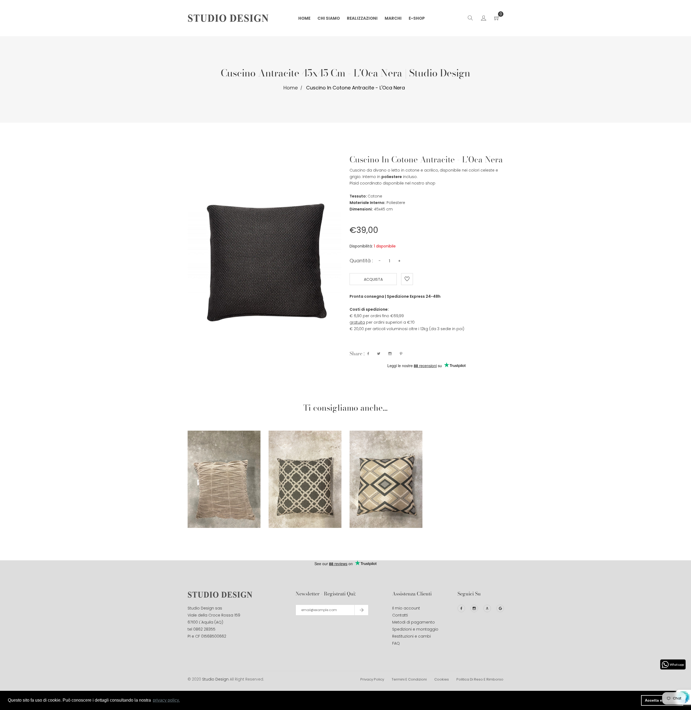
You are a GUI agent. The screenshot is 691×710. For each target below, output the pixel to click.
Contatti (400, 615)
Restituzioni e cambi (411, 636)
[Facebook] (461, 608)
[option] (224, 470)
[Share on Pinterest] (401, 353)
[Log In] (483, 19)
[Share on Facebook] (368, 353)
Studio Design (215, 679)
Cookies (441, 679)
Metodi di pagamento (413, 622)
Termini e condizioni (409, 679)
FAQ (396, 643)
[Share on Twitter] (378, 353)
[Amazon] (487, 608)
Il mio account (406, 608)
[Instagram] (474, 608)
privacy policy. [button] (166, 700)
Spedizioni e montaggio (415, 629)
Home (290, 87)
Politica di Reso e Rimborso (479, 679)
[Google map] (500, 608)
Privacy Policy (372, 679)
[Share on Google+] (390, 353)
